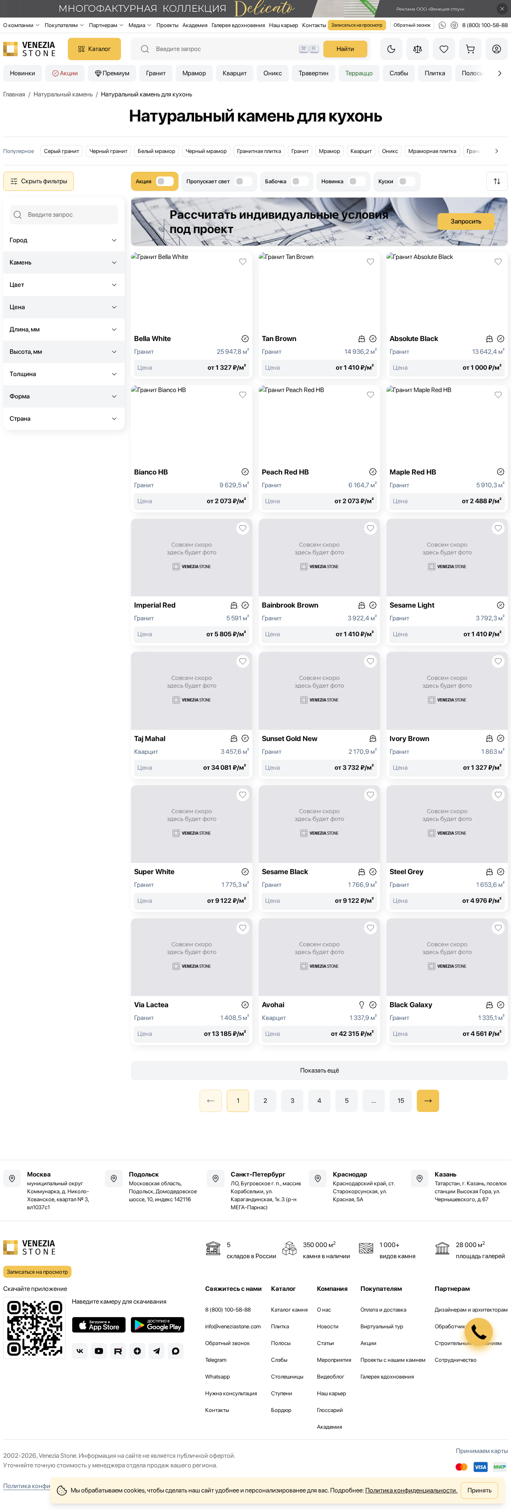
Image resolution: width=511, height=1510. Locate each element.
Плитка (435, 73)
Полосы (281, 1343)
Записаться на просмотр (356, 25)
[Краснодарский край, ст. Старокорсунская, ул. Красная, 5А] (357, 1186)
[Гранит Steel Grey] (447, 848)
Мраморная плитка (432, 151)
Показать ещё (319, 1070)
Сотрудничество (456, 1360)
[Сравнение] (417, 49)
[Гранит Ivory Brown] (447, 715)
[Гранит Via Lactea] (191, 981)
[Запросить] (319, 221)
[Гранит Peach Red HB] (319, 448)
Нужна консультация (231, 1393)
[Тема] (391, 49)
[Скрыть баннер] (502, 8)
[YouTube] (99, 1351)
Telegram (215, 1360)
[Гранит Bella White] (191, 315)
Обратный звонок (412, 25)
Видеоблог (331, 1376)
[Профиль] (496, 49)
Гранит (156, 73)
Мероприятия (334, 1360)
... (373, 1100)
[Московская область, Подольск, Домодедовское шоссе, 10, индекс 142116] (153, 1186)
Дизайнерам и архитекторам (471, 1309)
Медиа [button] (137, 25)
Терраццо (359, 73)
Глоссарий (330, 1410)
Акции (69, 73)
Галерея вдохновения (238, 25)
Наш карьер (283, 25)
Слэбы (399, 73)
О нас (324, 1309)
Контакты (314, 25)
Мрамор (194, 73)
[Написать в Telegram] (454, 25)
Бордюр (281, 1410)
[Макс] (176, 1351)
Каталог (99, 49)
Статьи (325, 1343)
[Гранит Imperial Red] (191, 582)
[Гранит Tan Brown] (319, 315)
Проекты (167, 25)
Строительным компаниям (468, 1343)
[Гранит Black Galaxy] (447, 981)
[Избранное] (444, 49)
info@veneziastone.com (233, 1326)
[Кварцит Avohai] (319, 981)
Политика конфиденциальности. (411, 1490)
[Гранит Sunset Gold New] (319, 715)
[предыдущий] (499, 73)
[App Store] (99, 1325)
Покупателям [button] (61, 25)
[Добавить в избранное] (242, 261)
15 (401, 1100)
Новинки (22, 73)
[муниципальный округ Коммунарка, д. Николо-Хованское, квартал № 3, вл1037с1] (51, 1190)
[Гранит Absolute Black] (447, 315)
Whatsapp (217, 1376)
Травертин (314, 73)
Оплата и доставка (383, 1309)
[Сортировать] (497, 181)
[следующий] (428, 1101)
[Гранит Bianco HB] (191, 448)
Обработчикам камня (462, 1326)
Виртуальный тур (381, 1326)
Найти (345, 49)
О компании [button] (18, 25)
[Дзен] (137, 1351)
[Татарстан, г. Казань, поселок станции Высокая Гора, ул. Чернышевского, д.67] (459, 1186)
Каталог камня (289, 1309)
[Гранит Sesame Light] (447, 582)
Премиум (116, 73)
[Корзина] (470, 49)
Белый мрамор (156, 151)
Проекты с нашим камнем (393, 1360)
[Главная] (29, 49)
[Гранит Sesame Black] (319, 848)
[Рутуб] (118, 1351)
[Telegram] (156, 1351)
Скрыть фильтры (44, 181)
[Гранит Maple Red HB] (447, 448)
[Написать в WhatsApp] (442, 25)
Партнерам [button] (103, 25)
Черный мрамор (206, 151)
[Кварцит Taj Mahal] (191, 715)
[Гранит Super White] (191, 848)
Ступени (281, 1393)
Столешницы (287, 1376)
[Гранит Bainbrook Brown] (319, 582)
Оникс (272, 73)
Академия (195, 25)
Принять (479, 1490)
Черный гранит (108, 151)
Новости (328, 1326)
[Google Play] (157, 1325)
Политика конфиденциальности (48, 1486)
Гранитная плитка (259, 151)
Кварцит (235, 73)
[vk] (80, 1351)
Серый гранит (61, 151)
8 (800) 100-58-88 (228, 1309)
